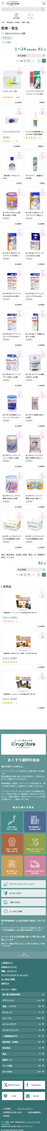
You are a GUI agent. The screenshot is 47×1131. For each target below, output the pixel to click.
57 (40, 1054)
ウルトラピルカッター (12, 131)
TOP (3, 22)
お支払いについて (9, 966)
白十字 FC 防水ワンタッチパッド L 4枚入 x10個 (34, 214)
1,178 (39, 1000)
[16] (42, 633)
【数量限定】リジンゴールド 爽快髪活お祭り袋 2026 (19, 613)
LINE (13, 1096)
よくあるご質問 (8, 979)
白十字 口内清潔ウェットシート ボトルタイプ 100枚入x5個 (12, 416)
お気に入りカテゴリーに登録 (15, 33)
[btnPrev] (39, 61)
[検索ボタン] (43, 9)
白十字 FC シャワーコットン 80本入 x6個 (11, 456)
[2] (19, 153)
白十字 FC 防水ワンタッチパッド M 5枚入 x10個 (12, 254)
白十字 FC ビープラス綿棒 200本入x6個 (11, 497)
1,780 (39, 1072)
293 (39, 1066)
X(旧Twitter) (14, 1084)
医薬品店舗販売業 (34, 1112)
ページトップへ (23, 956)
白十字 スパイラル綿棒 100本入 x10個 (35, 375)
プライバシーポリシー (25, 1108)
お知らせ (5, 983)
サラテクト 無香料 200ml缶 (34, 176)
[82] (42, 109)
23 (40, 1048)
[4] (42, 153)
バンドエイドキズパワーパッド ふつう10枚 (35, 92)
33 (40, 1024)
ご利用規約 (7, 1108)
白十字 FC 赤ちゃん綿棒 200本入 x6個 (11, 213)
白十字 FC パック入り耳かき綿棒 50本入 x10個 (35, 456)
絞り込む (8, 38)
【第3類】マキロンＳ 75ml (11, 176)
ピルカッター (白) (10, 91)
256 (39, 1006)
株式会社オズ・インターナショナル (27, 1122)
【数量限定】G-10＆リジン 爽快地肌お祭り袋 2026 (19, 694)
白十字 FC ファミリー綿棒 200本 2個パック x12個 (34, 497)
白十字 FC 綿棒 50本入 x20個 (35, 416)
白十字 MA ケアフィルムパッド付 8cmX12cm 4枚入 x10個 (12, 335)
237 (39, 1036)
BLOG (36, 1096)
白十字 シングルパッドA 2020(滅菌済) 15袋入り (35, 537)
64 (40, 1030)
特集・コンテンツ (9, 971)
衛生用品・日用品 (13, 22)
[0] (19, 271)
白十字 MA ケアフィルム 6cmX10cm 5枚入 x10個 (12, 294)
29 (40, 1060)
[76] (42, 68)
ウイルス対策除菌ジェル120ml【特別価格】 (35, 133)
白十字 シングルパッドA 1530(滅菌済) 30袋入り (12, 537)
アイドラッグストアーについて (14, 975)
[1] (19, 190)
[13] (42, 674)
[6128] (19, 68)
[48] (19, 109)
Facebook (36, 1084)
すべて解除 (6, 42)
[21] (42, 592)
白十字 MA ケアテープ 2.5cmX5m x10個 (34, 254)
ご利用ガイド (7, 962)
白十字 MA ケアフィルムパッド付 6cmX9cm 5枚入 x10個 (35, 294)
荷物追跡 (6, 1116)
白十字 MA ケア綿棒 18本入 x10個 (35, 335)
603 (39, 1042)
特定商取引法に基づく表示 (12, 1112)
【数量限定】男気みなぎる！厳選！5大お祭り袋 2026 (20, 653)
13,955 (38, 1018)
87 (40, 1012)
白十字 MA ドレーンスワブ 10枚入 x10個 (11, 375)
